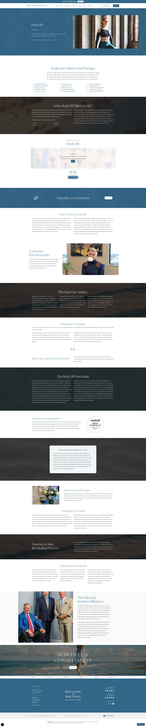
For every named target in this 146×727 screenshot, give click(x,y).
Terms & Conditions (68, 715)
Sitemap (79, 715)
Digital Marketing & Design (110, 716)
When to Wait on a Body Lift (40, 89)
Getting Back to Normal (94, 85)
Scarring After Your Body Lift (95, 89)
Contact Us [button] (140, 724)
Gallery (79, 5)
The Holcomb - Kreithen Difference (96, 91)
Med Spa (74, 5)
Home (56, 5)
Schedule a (73, 657)
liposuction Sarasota (82, 637)
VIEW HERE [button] (80, 1)
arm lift (86, 630)
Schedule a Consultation (39, 87)
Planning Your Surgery (66, 84)
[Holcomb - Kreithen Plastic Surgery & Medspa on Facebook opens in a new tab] (111, 704)
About (60, 5)
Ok (73, 161)
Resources (90, 5)
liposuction (40, 261)
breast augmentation (33, 265)
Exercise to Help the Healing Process (96, 87)
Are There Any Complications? (68, 89)
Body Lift (56, 40)
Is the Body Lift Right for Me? (40, 84)
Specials (85, 5)
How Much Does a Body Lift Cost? (69, 91)
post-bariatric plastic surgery (89, 622)
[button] (2, 724)
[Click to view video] (90, 259)
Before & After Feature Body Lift (41, 85)
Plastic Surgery (67, 5)
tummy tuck (101, 635)
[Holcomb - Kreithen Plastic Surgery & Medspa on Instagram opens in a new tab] (108, 704)
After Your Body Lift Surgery (95, 84)
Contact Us (108, 197)
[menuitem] (108, 704)
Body (49, 40)
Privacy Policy (75, 715)
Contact (116, 5)
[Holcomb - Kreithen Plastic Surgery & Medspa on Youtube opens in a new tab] (113, 704)
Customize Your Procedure (40, 91)
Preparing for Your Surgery (67, 85)
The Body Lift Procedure (67, 87)
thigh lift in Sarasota (95, 630)
